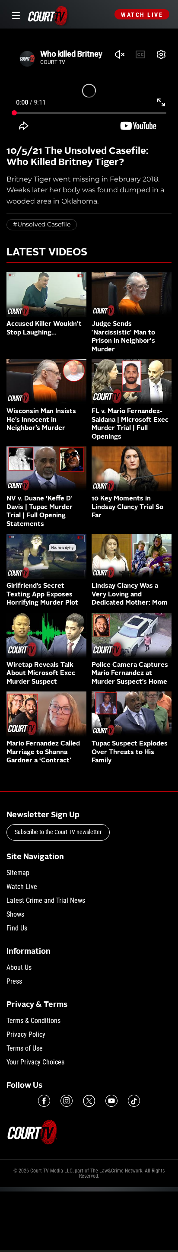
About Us (19, 967)
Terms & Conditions (33, 1020)
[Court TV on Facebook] (44, 1101)
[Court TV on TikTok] (134, 1101)
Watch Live (142, 14)
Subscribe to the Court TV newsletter (58, 831)
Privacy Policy (25, 1034)
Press (14, 981)
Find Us (16, 928)
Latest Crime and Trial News (45, 900)
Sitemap (17, 873)
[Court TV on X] (89, 1101)
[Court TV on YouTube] (111, 1101)
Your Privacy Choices (35, 1062)
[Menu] (14, 14)
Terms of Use (24, 1048)
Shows (15, 914)
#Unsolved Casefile (41, 224)
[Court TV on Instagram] (66, 1101)
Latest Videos (46, 253)
